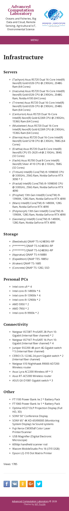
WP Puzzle (40, 504)
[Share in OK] (23, 484)
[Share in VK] (15, 484)
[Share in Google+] (31, 484)
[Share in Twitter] (39, 484)
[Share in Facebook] (7, 484)
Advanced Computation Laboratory (21, 10)
